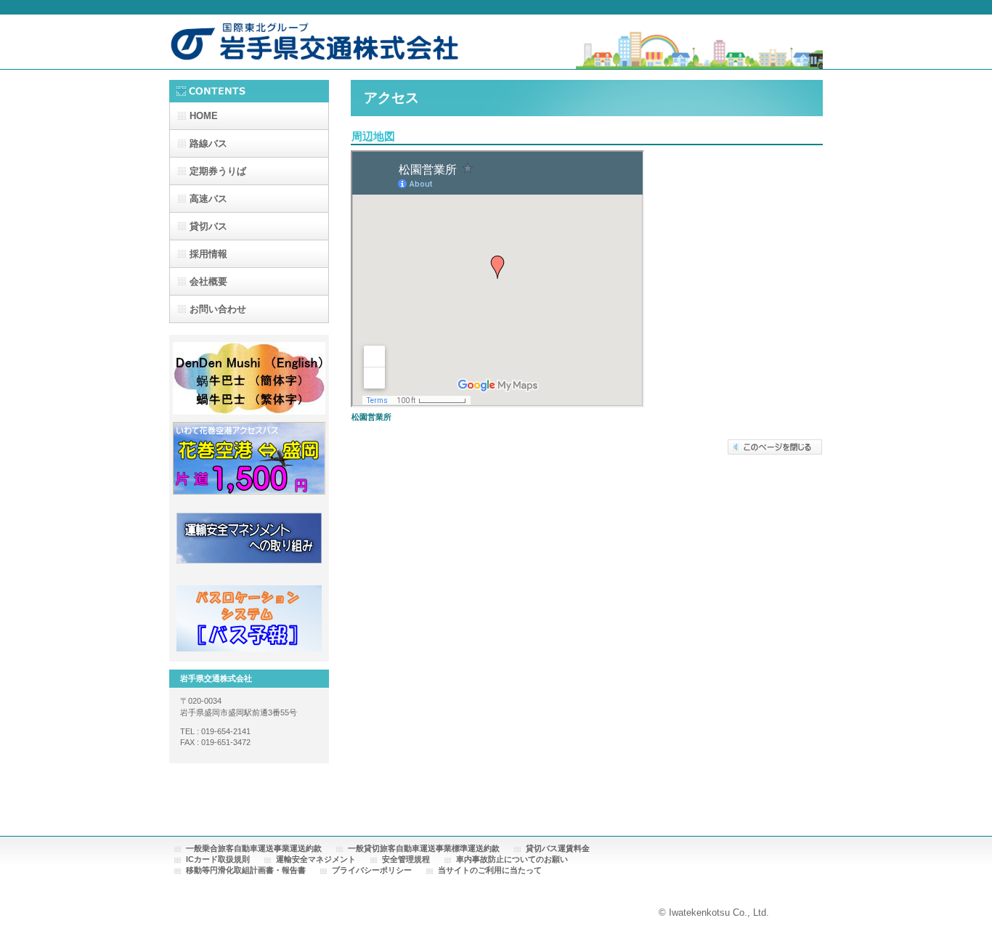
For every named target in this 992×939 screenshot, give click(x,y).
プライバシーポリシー (372, 870)
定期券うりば (218, 171)
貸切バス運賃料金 (558, 848)
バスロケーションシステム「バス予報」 (249, 618)
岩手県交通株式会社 (314, 45)
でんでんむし (249, 378)
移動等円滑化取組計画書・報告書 (246, 870)
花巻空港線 (249, 458)
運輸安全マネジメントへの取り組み (249, 538)
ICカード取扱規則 (218, 859)
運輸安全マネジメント (316, 859)
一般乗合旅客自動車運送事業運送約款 (254, 848)
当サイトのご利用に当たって (490, 870)
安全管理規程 (406, 859)
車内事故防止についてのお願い (512, 859)
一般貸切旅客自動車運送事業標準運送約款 (424, 848)
